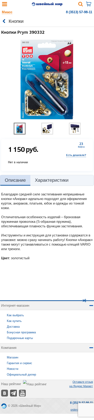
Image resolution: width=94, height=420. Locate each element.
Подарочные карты (20, 338)
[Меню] (4, 5)
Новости (12, 369)
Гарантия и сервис (19, 363)
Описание (15, 180)
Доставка (13, 326)
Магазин (12, 357)
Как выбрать (15, 315)
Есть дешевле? (76, 155)
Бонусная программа (21, 332)
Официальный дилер (21, 374)
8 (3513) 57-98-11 (79, 12)
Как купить (14, 321)
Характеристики (51, 180)
